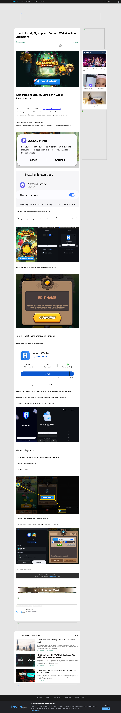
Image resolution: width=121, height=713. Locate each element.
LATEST (22, 1)
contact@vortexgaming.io (32, 611)
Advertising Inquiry (79, 697)
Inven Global (5, 1)
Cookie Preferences (52, 576)
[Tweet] (34, 45)
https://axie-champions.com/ (51, 109)
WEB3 (41, 605)
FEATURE (42, 1)
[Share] (41, 45)
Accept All (106, 709)
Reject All (106, 705)
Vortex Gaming (29, 609)
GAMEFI (17, 605)
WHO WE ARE (14, 1)
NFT (31, 605)
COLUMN (36, 1)
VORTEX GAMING (36, 605)
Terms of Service (57, 697)
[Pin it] (54, 45)
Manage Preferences (35, 710)
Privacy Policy (68, 697)
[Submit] (47, 45)
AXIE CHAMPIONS (23, 605)
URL (60, 45)
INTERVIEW (28, 1)
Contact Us (47, 697)
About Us (39, 697)
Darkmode (105, 1)
